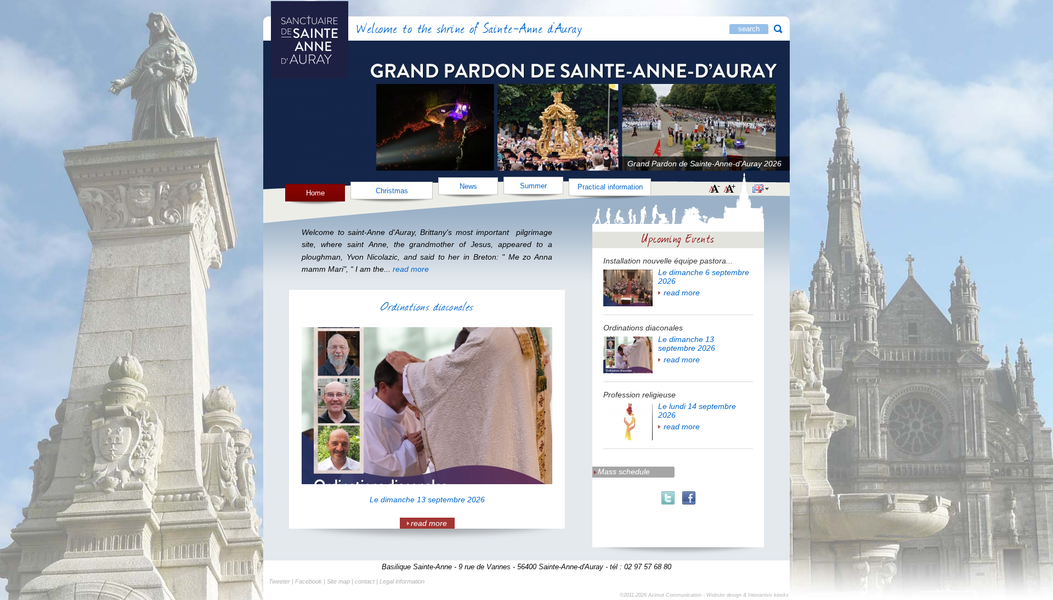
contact (365, 581)
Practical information (610, 187)
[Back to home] (339, 30)
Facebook (308, 581)
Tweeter (279, 581)
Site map (338, 581)
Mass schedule (624, 471)
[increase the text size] (729, 189)
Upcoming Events (678, 238)
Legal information (402, 581)
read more (682, 292)
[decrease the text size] (714, 189)
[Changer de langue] (761, 190)
